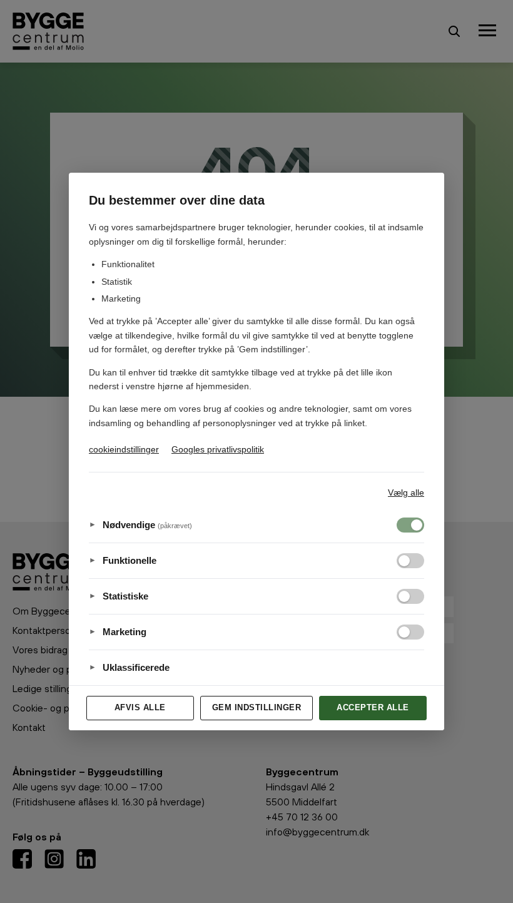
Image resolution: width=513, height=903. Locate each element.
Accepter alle (373, 707)
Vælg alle (406, 492)
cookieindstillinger (124, 449)
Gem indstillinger (257, 707)
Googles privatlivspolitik (217, 449)
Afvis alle (140, 707)
